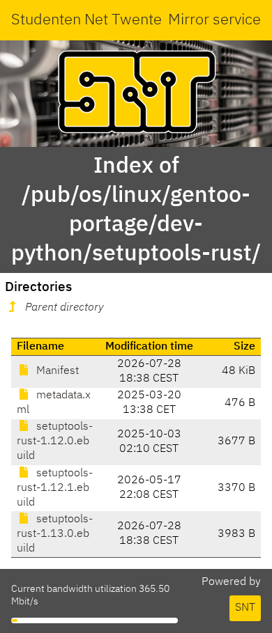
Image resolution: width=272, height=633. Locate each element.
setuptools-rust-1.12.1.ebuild (55, 488)
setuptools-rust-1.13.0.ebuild (55, 534)
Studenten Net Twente (86, 20)
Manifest (56, 371)
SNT (245, 608)
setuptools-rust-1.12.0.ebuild (55, 441)
